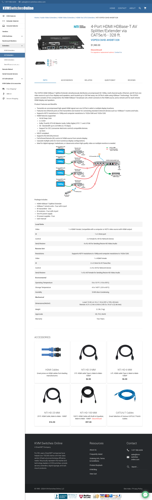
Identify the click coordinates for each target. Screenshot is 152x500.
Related (88, 80)
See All (11, 64)
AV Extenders (8, 55)
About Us (93, 450)
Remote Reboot (7, 69)
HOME (112, 8)
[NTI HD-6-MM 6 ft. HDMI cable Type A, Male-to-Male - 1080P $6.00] (124, 352)
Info (45, 80)
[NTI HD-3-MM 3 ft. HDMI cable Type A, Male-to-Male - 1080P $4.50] (88, 352)
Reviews (131, 80)
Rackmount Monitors (9, 41)
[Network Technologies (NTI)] (79, 28)
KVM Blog (93, 469)
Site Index (127, 489)
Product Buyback (96, 465)
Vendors (5, 31)
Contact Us (118, 52)
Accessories (67, 80)
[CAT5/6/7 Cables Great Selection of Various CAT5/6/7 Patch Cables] (124, 395)
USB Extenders (9, 60)
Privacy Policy (137, 489)
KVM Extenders (9, 50)
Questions (109, 80)
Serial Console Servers (10, 74)
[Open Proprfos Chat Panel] (145, 494)
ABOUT (132, 8)
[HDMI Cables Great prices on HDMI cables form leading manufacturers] (52, 352)
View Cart (93, 474)
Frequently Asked (96, 454)
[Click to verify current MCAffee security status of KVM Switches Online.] (85, 499)
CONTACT (122, 8)
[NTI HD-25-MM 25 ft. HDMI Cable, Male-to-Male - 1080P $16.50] (52, 395)
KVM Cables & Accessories (11, 83)
